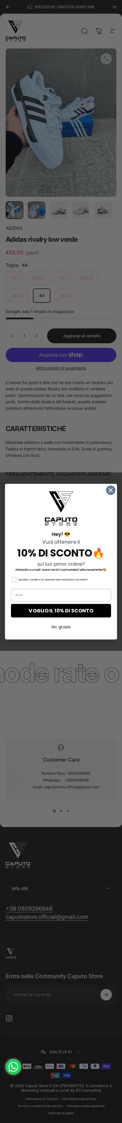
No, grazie (61, 627)
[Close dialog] (110, 490)
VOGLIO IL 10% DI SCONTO (61, 610)
